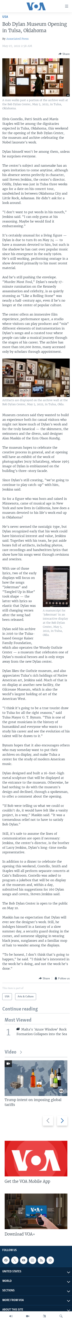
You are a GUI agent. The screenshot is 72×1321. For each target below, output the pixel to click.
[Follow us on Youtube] (23, 1260)
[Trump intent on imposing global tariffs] (36, 1078)
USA (5, 17)
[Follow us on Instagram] (32, 1260)
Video (10, 1052)
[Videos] (27, 1316)
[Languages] (44, 1316)
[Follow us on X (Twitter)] (14, 1260)
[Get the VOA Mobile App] (36, 1158)
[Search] (61, 1316)
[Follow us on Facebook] (6, 1260)
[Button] (64, 54)
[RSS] (41, 1260)
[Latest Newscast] (11, 1316)
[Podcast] (50, 1260)
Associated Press (17, 39)
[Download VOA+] (36, 1211)
